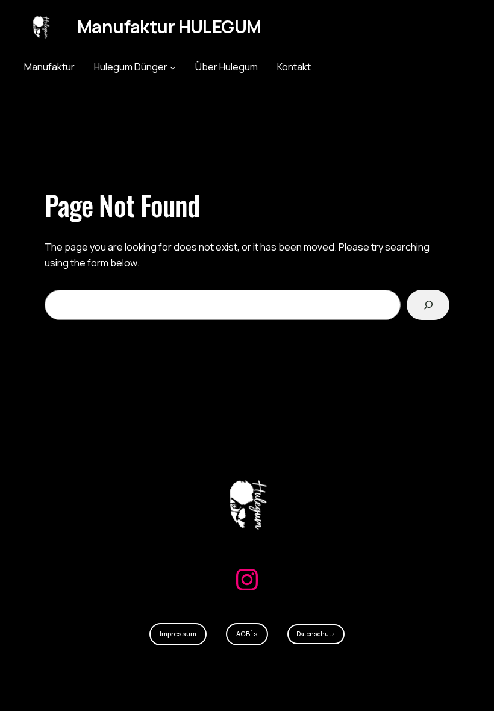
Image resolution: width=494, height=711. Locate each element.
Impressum (178, 633)
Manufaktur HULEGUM (169, 26)
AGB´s (247, 633)
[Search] (428, 304)
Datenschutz (315, 634)
